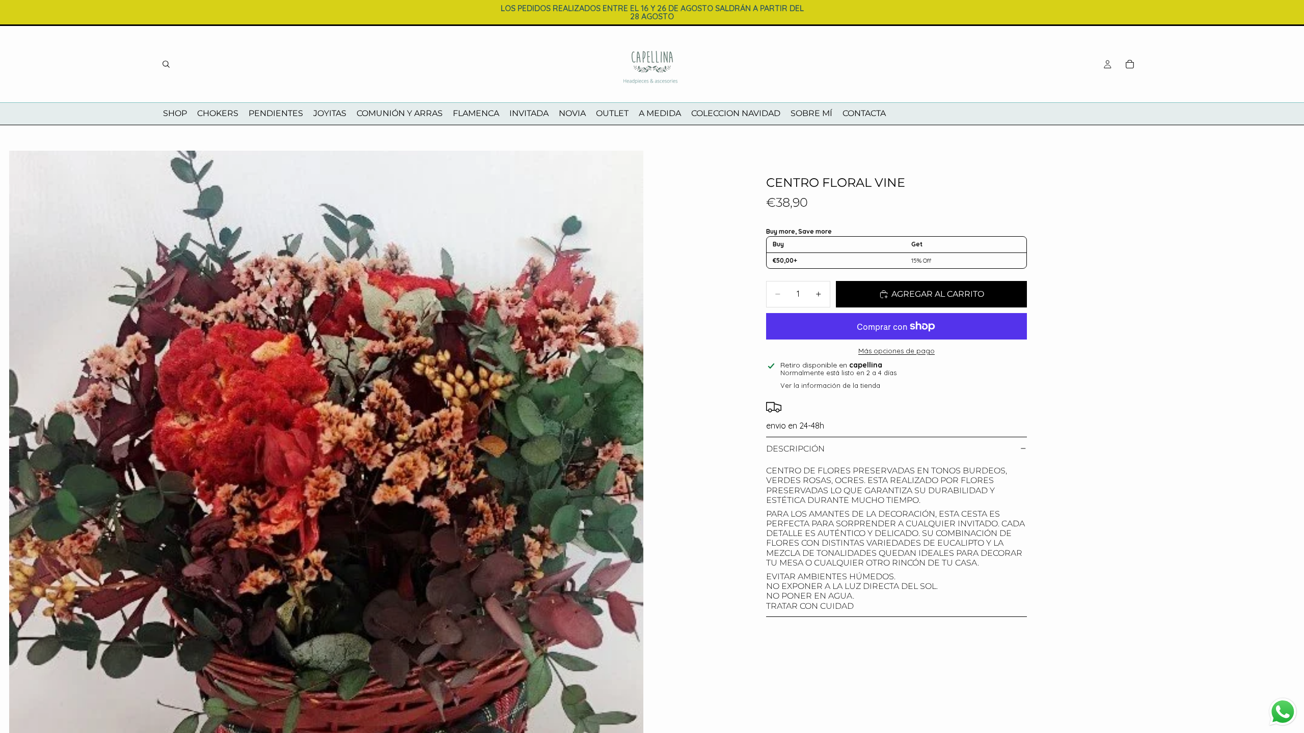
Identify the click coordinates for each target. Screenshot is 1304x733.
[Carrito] (1130, 64)
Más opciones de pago (896, 351)
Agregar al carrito (937, 294)
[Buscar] (166, 64)
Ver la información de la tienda (830, 385)
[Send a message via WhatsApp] (1283, 712)
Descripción (795, 449)
